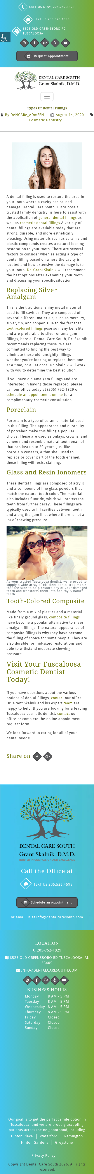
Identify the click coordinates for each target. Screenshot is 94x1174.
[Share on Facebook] (37, 756)
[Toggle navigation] (47, 96)
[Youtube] (65, 42)
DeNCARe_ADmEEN (27, 115)
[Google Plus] (44, 42)
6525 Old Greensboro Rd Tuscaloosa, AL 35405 (49, 960)
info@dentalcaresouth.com (59, 917)
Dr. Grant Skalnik (42, 270)
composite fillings (64, 617)
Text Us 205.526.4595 (52, 19)
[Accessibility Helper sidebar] (5, 37)
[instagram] (27, 980)
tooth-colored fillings (25, 328)
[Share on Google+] (47, 756)
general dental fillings (57, 218)
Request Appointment (51, 56)
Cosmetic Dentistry (45, 120)
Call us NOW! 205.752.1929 (52, 7)
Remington (73, 1136)
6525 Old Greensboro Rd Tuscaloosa (44, 31)
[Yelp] (55, 42)
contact (57, 698)
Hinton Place (22, 1136)
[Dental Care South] (47, 80)
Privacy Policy (43, 1155)
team (68, 703)
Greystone (64, 1142)
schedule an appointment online (35, 395)
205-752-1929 (48, 950)
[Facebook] (24, 42)
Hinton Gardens (34, 1142)
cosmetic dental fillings (40, 223)
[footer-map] (47, 1071)
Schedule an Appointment (51, 902)
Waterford (48, 1136)
